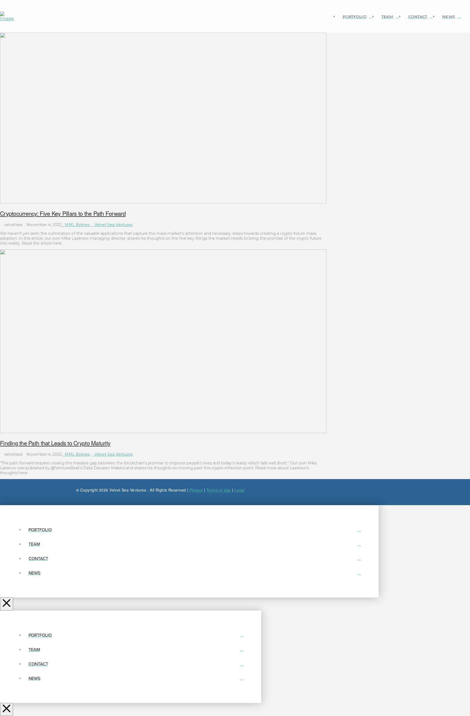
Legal (239, 490)
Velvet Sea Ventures (113, 224)
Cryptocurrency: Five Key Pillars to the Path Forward (63, 213)
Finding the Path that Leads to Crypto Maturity (55, 443)
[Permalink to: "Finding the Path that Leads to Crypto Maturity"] (163, 431)
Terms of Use (218, 490)
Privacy (196, 490)
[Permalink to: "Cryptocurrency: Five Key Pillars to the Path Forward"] (163, 202)
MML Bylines (77, 224)
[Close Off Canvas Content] (6, 604)
